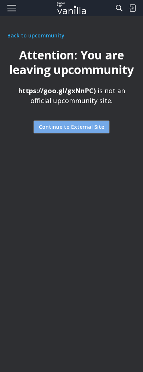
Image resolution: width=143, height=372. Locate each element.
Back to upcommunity (36, 35)
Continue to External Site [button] (71, 126)
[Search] (119, 8)
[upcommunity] (71, 8)
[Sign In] (132, 8)
